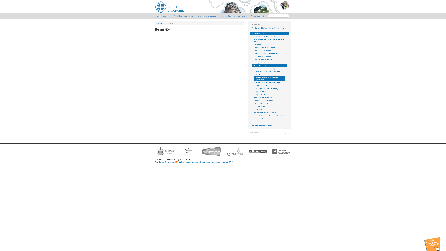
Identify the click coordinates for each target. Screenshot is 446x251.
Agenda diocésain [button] (228, 16)
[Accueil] (169, 6)
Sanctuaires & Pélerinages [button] (206, 16)
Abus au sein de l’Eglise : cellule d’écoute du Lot (269, 40)
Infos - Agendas (261, 85)
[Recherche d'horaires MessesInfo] (234, 151)
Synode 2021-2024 (261, 103)
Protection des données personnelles (214, 162)
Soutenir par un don (434, 242)
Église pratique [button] (162, 16)
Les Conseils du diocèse (263, 57)
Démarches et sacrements (263, 100)
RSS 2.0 (181, 162)
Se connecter (170, 162)
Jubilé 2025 (258, 110)
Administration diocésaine (263, 97)
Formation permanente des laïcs (266, 54)
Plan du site (159, 162)
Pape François (261, 91)
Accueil (159, 23)
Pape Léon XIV (261, 94)
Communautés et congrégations (265, 47)
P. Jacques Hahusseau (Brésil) (267, 88)
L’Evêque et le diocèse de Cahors (266, 36)
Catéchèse (258, 44)
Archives (259, 74)
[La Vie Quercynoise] (258, 151)
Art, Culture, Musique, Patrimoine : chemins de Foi (269, 29)
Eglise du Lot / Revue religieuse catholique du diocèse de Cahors (268, 70)
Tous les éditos (259, 107)
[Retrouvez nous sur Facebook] (281, 151)
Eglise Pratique (258, 33)
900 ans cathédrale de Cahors (265, 113)
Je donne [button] (242, 16)
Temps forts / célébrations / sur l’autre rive (269, 116)
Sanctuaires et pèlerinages (262, 125)
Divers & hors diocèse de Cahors (268, 82)
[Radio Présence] (211, 151)
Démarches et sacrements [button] (183, 16)
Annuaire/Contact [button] (257, 16)
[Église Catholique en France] (165, 151)
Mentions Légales (192, 162)
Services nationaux (261, 119)
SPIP (231, 162)
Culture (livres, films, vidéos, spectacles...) (267, 78)
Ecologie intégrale (260, 63)
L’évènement (256, 122)
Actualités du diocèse (262, 66)
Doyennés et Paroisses (262, 51)
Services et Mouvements (263, 60)
